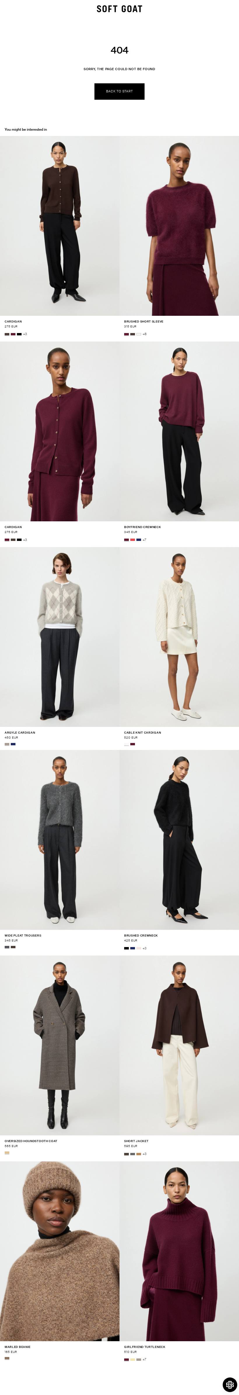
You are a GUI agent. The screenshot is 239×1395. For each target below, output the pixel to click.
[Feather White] (138, 334)
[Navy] (138, 540)
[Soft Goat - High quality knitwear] (119, 8)
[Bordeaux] (13, 334)
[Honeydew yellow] (132, 1359)
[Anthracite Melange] (7, 947)
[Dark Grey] (132, 1154)
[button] (230, 1384)
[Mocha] (7, 334)
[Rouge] (132, 540)
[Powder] (138, 948)
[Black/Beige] (7, 1152)
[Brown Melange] (7, 1358)
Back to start (119, 91)
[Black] (19, 334)
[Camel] (138, 1154)
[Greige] (7, 744)
